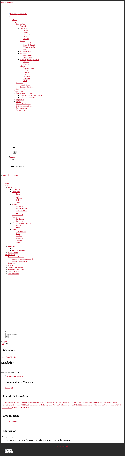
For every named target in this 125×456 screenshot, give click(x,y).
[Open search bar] (14, 147)
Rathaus (36, 405)
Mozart (115, 402)
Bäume (26, 62)
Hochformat (27, 58)
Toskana (99, 405)
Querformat (27, 55)
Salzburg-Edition (26, 87)
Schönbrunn (66, 405)
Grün (59, 402)
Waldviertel (112, 405)
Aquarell (5, 402)
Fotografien (20, 24)
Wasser (22, 41)
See (24, 49)
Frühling (26, 34)
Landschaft (24, 28)
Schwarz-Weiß (25, 51)
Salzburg (44, 405)
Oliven (16, 405)
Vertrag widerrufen (62, 446)
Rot (40, 405)
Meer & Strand (29, 45)
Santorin (26, 79)
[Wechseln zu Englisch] (9, 452)
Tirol (96, 405)
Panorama (23, 53)
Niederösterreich (8, 405)
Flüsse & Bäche (29, 47)
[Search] (14, 152)
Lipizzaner (98, 402)
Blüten (27, 402)
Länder (22, 66)
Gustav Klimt (21, 89)
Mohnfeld (109, 402)
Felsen (39, 402)
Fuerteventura (28, 68)
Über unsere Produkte (24, 93)
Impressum (20, 100)
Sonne (25, 32)
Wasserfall (27, 43)
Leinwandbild (10, 421)
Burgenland (33, 402)
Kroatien (26, 72)
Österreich (24, 26)
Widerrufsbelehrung (23, 104)
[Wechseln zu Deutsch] (8, 450)
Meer (104, 402)
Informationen (17, 91)
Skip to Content (7, 2)
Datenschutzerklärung (24, 106)
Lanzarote (27, 74)
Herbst (25, 37)
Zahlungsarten (21, 108)
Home (14, 20)
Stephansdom (87, 405)
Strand (92, 405)
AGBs (18, 102)
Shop (14, 22)
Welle (10, 408)
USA (25, 81)
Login (12, 157)
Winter (26, 39)
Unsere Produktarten (27, 97)
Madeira (26, 76)
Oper (19, 405)
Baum (10, 402)
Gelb (56, 402)
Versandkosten (21, 110)
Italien (25, 70)
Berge (25, 30)
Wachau (107, 405)
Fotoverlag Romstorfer (29, 440)
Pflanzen (32, 405)
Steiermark (79, 405)
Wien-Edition (25, 85)
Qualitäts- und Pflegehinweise (31, 95)
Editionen (19, 83)
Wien (14, 407)
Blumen (26, 64)
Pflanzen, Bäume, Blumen (29, 60)
